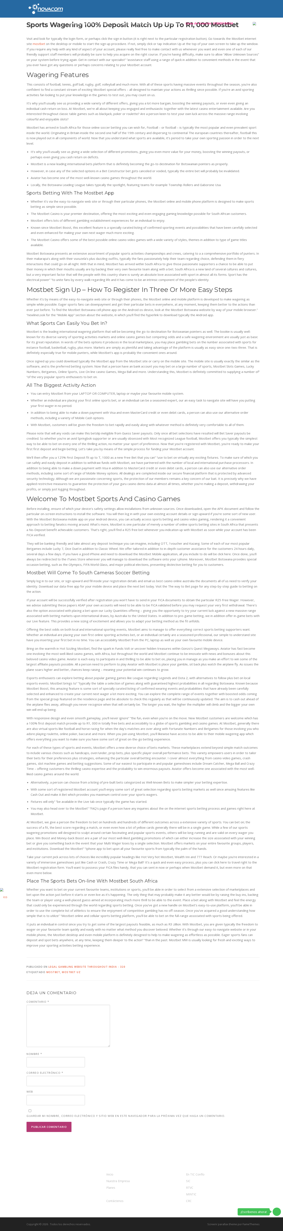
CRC (189, 1201)
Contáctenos (169, 23)
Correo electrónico (45, 1073)
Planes (105, 23)
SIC (188, 1181)
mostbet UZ (71, 972)
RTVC (189, 1188)
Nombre (34, 1054)
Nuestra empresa (81, 23)
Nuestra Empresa (118, 1181)
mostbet (39, 44)
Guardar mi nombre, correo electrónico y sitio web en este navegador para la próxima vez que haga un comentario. (126, 1116)
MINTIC (191, 1194)
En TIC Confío (195, 1174)
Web (30, 1091)
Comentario (38, 1002)
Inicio (109, 1174)
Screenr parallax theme (222, 1224)
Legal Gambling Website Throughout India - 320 (87, 967)
